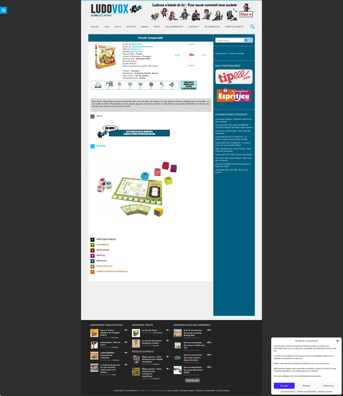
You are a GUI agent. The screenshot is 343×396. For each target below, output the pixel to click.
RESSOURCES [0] (104, 266)
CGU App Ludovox (223, 391)
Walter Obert (137, 44)
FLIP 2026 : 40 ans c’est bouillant (239, 155)
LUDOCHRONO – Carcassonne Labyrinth (108, 355)
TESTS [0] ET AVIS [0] (106, 239)
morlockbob (196, 342)
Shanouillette (158, 333)
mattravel (156, 364)
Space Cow (136, 49)
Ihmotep (115, 347)
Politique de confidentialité (306, 391)
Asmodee (138, 51)
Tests (157, 27)
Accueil (95, 27)
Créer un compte (234, 27)
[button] (337, 340)
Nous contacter (172, 391)
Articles (131, 27)
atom (114, 375)
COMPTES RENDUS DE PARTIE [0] (111, 271)
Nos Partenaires (131, 391)
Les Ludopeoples (174, 27)
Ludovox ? (194, 27)
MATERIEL (101, 146)
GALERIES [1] (102, 245)
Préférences (328, 386)
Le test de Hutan (149, 330)
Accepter (284, 386)
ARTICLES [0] (102, 250)
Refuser (306, 386)
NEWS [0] (100, 255)
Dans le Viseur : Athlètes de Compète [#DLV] (110, 332)
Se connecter (212, 27)
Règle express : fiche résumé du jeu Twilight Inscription (152, 359)
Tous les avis (192, 380)
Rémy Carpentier (221, 149)
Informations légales (288, 391)
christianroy (196, 330)
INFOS (99, 116)
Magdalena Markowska (142, 47)
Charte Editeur (119, 391)
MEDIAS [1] (101, 261)
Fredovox (114, 338)
